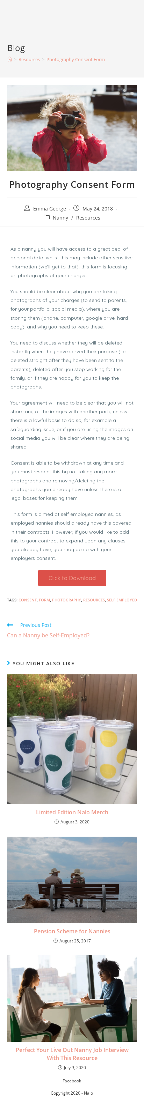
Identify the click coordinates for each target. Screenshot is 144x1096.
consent (28, 599)
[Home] (9, 59)
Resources (88, 217)
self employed (122, 599)
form (44, 599)
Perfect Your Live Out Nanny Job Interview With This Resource (72, 1053)
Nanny (60, 217)
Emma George (49, 208)
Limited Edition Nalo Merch (72, 812)
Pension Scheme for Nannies (72, 931)
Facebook (72, 1081)
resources (94, 599)
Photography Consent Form (75, 59)
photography (66, 599)
